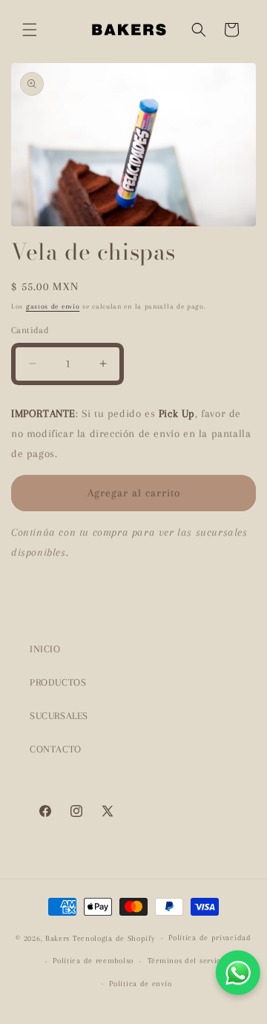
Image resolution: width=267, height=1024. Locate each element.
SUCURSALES (59, 715)
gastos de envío (53, 306)
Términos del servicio (188, 960)
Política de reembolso (93, 960)
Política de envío (140, 983)
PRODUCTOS (58, 682)
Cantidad (30, 330)
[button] (29, 29)
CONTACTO (56, 749)
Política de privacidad (209, 937)
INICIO (45, 648)
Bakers (57, 938)
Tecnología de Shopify (114, 938)
